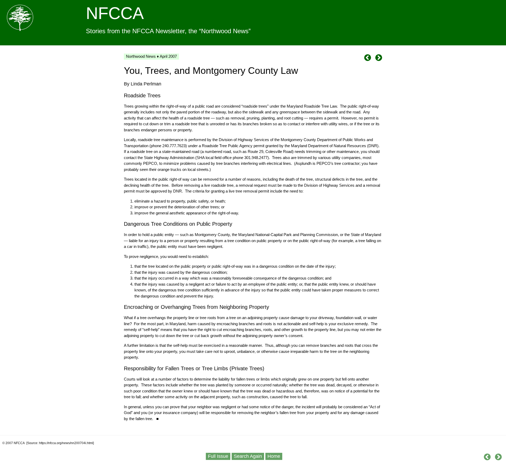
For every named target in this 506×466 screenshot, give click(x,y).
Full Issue (218, 456)
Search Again (248, 456)
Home (273, 456)
